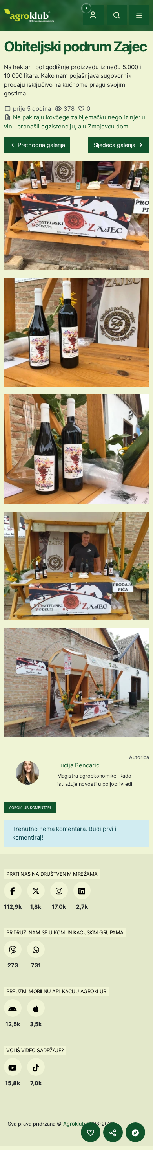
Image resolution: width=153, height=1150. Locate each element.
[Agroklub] (29, 14)
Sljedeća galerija (115, 144)
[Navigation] (139, 15)
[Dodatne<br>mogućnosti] (135, 1132)
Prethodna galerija (40, 144)
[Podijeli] (113, 1132)
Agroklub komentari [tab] (30, 807)
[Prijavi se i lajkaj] (90, 1132)
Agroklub (74, 1124)
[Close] (117, 15)
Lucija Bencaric (78, 765)
